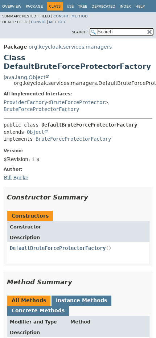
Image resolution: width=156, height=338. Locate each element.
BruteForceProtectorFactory (41, 109)
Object (35, 132)
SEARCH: (80, 32)
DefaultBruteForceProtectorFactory (58, 248)
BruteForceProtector (77, 102)
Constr (60, 16)
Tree (82, 6)
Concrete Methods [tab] (38, 310)
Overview (11, 6)
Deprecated (103, 6)
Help (140, 6)
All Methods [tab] (29, 300)
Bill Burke (16, 178)
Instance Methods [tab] (81, 300)
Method (79, 16)
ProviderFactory (25, 102)
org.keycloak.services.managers (70, 47)
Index (125, 6)
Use (70, 6)
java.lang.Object (24, 77)
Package (34, 6)
